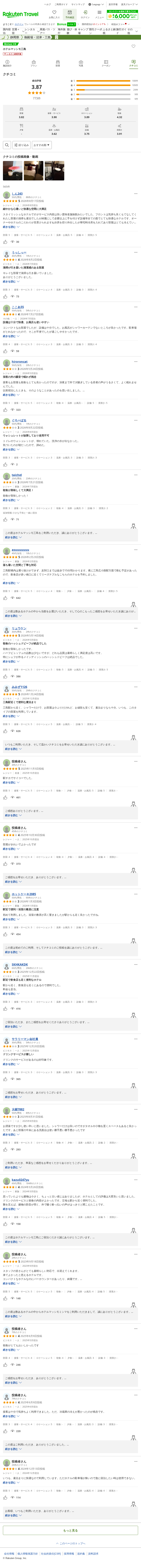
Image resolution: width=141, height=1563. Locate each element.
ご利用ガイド (61, 4)
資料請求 (93, 1553)
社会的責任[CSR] (51, 1553)
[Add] (133, 46)
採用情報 (69, 1553)
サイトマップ (78, 4)
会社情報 (9, 1553)
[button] (12, 170)
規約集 (81, 1553)
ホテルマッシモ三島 (14, 49)
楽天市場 (113, 4)
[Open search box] (7, 145)
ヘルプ (47, 4)
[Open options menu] (136, 193)
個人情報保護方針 (27, 1553)
